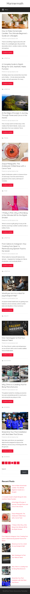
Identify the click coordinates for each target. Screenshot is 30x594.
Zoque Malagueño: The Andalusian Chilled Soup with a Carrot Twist (14, 166)
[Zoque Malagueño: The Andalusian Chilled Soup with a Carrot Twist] (6, 518)
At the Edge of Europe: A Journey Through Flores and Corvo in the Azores (15, 115)
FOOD (5, 191)
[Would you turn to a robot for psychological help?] (6, 548)
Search (4, 469)
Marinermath (15, 3)
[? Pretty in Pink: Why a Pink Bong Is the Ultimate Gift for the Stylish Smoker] (6, 529)
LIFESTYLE (7, 58)
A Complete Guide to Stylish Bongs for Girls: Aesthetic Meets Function (14, 66)
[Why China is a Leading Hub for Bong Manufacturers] (6, 571)
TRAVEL (6, 138)
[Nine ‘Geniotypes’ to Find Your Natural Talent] (6, 560)
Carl (17, 38)
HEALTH (6, 316)
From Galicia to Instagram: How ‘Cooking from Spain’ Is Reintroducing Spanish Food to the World (15, 538)
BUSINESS (7, 407)
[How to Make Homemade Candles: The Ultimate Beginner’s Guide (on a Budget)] (6, 490)
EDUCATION (7, 360)
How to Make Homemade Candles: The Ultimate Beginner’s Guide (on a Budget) (14, 33)
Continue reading (7, 52)
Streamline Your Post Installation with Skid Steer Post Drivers (19, 580)
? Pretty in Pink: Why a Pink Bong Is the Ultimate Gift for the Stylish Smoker (15, 215)
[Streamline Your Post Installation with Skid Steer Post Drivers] (6, 583)
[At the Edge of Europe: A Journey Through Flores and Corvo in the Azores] (6, 507)
